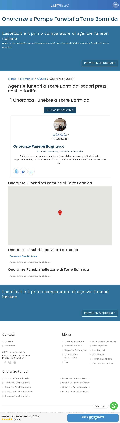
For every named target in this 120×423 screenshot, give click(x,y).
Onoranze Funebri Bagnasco (39, 146)
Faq (66, 362)
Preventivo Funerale (74, 341)
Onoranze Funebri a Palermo (19, 391)
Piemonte (27, 78)
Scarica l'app (98, 354)
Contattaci (10, 345)
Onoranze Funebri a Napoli (75, 391)
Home (12, 78)
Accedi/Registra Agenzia (104, 341)
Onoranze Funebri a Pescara (76, 382)
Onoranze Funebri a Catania (76, 387)
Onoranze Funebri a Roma (17, 382)
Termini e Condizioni (102, 359)
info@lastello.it (17, 358)
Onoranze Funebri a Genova (76, 378)
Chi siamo (9, 341)
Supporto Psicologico (75, 350)
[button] (60, 213)
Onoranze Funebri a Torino (18, 396)
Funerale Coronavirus (102, 363)
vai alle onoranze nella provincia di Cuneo (30, 262)
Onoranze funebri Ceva (23, 256)
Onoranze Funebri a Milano (18, 387)
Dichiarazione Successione (71, 356)
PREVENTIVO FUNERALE (99, 63)
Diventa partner (100, 345)
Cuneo (41, 78)
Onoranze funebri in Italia (17, 378)
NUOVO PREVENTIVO (60, 110)
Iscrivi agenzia (99, 350)
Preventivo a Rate (73, 345)
